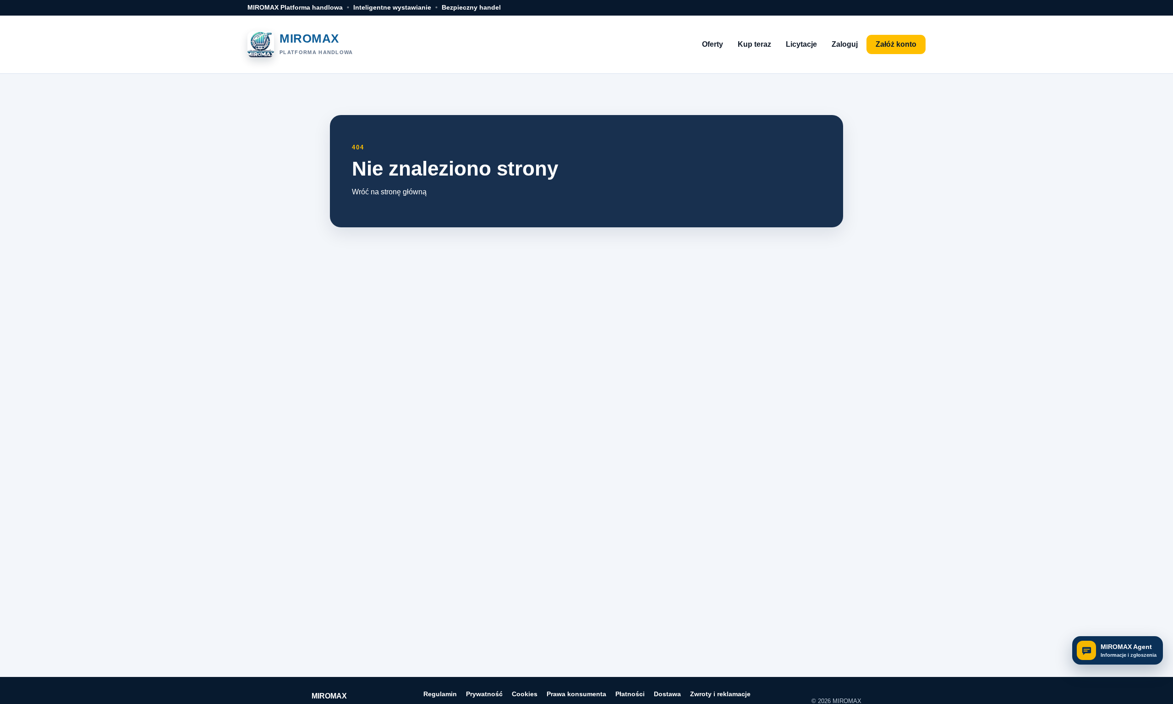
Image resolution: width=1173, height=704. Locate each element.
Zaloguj (845, 44)
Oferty (712, 44)
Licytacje (801, 44)
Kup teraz (754, 44)
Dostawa (667, 694)
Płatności (630, 694)
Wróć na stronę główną (389, 192)
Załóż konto (896, 44)
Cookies (524, 694)
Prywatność (484, 694)
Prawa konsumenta (576, 694)
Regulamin (440, 694)
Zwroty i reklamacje (720, 694)
